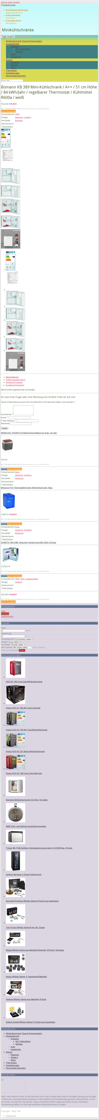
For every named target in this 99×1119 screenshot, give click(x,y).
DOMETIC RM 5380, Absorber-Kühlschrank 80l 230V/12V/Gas (28, 542)
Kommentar (7, 414)
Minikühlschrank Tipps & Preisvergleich (24, 41)
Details (4, 469)
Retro (13, 67)
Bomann (19, 120)
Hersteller (5, 644)
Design (9, 59)
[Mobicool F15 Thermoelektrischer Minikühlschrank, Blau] (9, 510)
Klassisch (15, 62)
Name (4, 417)
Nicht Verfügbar (8, 111)
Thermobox (11, 70)
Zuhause (15, 46)
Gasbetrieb (16, 57)
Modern (14, 65)
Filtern (22, 650)
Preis (3, 628)
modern (27, 117)
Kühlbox (28, 475)
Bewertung (6, 633)
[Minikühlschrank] (8, 5)
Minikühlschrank (23, 36)
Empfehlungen (12, 73)
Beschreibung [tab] (12, 377)
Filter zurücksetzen (9, 650)
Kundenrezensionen (15, 385)
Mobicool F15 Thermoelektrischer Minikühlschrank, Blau (26, 487)
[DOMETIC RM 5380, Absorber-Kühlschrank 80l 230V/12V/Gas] (10, 562)
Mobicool (19, 478)
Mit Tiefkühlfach (23, 49)
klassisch (19, 117)
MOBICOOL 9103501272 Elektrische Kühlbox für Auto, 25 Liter (29, 433)
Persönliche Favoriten (16, 75)
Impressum (11, 1115)
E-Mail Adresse (8, 420)
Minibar (19, 51)
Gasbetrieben (32, 579)
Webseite (5, 423)
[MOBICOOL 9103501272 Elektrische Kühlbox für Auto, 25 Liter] (7, 455)
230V (17, 114)
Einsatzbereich (12, 43)
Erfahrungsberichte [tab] (15, 379)
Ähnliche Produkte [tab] (14, 382)
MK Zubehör (7, 647)
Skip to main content (10, 2)
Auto (13, 54)
